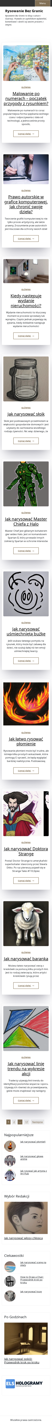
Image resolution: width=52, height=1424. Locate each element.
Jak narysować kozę (31, 1291)
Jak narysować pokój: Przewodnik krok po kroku (21, 1360)
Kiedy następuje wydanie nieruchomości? (26, 300)
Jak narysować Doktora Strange (26, 851)
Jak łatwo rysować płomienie (26, 741)
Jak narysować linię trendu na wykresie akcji (26, 1068)
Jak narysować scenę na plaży (33, 1264)
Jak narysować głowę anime (31, 1157)
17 (26, 1122)
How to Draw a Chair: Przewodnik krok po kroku (32, 1280)
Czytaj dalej (24, 133)
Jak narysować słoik (26, 414)
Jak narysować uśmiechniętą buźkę (26, 631)
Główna (26, 87)
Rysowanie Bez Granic (24, 11)
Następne (37, 1122)
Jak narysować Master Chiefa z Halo (26, 521)
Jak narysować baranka (26, 958)
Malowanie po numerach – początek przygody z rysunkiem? (26, 98)
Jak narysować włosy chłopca (23, 1238)
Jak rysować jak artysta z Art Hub (33, 1172)
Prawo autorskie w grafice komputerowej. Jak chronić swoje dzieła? (26, 204)
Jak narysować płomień (32, 1141)
